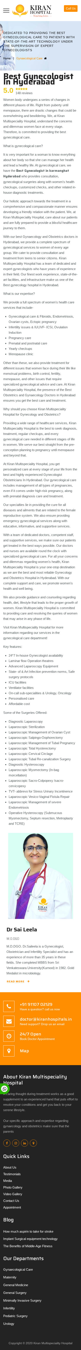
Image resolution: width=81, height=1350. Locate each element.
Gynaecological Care (18, 1269)
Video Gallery (12, 1194)
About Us (9, 1167)
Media (7, 1181)
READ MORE (16, 981)
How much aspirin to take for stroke (28, 1231)
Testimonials (12, 1174)
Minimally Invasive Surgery (22, 1300)
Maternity (9, 1277)
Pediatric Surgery (15, 1316)
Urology (8, 1323)
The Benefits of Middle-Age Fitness (27, 1246)
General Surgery (15, 1293)
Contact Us (11, 1201)
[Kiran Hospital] (33, 10)
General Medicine (15, 1285)
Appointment (12, 1207)
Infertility (9, 1308)
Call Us (71, 8)
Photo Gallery (12, 1187)
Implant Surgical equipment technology (30, 1239)
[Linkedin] (24, 1143)
